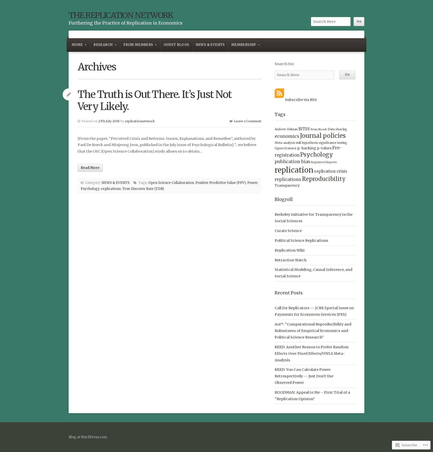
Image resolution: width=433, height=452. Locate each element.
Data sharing (337, 129)
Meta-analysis (285, 143)
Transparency (287, 185)
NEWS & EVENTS (210, 45)
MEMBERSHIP (243, 45)
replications (111, 189)
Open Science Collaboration (171, 183)
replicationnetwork (140, 121)
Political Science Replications (301, 240)
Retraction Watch (290, 260)
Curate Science (288, 231)
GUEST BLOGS (176, 45)
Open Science (285, 148)
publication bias (292, 161)
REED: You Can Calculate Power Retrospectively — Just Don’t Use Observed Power (304, 376)
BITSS (304, 129)
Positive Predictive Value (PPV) (220, 183)
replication (294, 170)
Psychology (90, 189)
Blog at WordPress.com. (88, 437)
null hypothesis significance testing (321, 143)
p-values (324, 148)
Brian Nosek (318, 129)
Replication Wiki (290, 250)
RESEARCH (103, 45)
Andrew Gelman (286, 129)
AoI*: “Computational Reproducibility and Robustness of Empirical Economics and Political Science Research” (313, 331)
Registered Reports (324, 162)
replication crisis (330, 171)
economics (287, 136)
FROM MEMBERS (138, 45)
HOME (77, 45)
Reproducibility (324, 178)
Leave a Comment (247, 121)
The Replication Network (121, 15)
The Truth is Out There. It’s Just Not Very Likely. (155, 100)
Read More (90, 168)
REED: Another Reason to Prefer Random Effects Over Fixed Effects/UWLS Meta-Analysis (312, 353)
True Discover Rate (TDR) (143, 189)
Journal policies (323, 135)
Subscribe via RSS (301, 99)
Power (252, 183)
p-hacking (306, 148)
